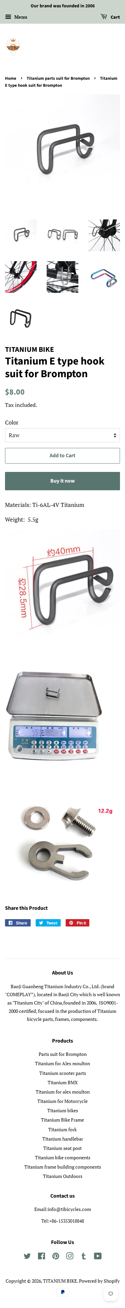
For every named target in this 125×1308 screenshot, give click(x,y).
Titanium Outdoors (62, 1176)
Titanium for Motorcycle (62, 1101)
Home (10, 78)
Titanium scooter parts (62, 1073)
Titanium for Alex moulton (62, 1063)
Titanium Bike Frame (62, 1120)
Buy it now (62, 481)
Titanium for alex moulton (63, 1092)
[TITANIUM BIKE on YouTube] (98, 1257)
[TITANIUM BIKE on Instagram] (69, 1257)
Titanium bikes (62, 1110)
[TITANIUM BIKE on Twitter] (27, 1257)
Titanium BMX (63, 1082)
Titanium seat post (62, 1148)
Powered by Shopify (99, 1281)
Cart (115, 17)
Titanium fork (62, 1129)
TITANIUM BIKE (60, 1281)
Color (12, 422)
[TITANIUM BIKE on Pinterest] (55, 1257)
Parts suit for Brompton (63, 1054)
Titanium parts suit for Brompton (58, 78)
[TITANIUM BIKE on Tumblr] (83, 1257)
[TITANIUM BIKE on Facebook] (41, 1257)
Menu (20, 17)
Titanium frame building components (62, 1167)
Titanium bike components (62, 1157)
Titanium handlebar (62, 1139)
